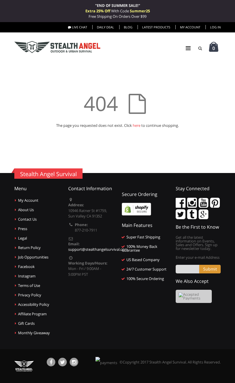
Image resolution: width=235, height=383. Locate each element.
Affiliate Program (32, 313)
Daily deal (105, 27)
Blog (128, 27)
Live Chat (79, 27)
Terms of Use (29, 285)
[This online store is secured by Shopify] (136, 208)
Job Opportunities (33, 257)
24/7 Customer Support (146, 269)
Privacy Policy (29, 295)
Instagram (27, 276)
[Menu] (188, 48)
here (136, 125)
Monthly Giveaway (34, 332)
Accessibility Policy (33, 304)
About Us (26, 209)
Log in (215, 27)
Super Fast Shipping (143, 237)
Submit (210, 269)
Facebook (26, 266)
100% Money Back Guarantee (139, 248)
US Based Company (143, 259)
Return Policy (29, 247)
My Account (190, 27)
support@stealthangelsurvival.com (98, 249)
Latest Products (156, 27)
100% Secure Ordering (145, 278)
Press (22, 228)
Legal (22, 238)
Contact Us (27, 219)
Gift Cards (26, 323)
